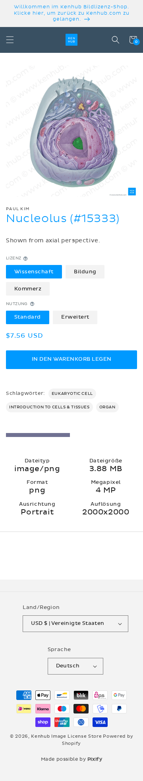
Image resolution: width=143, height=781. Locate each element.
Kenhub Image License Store (66, 736)
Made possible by (71, 759)
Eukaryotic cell (72, 393)
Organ (107, 407)
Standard (27, 317)
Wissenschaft (34, 272)
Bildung (85, 272)
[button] (10, 39)
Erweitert (75, 317)
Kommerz (28, 289)
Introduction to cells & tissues (49, 407)
